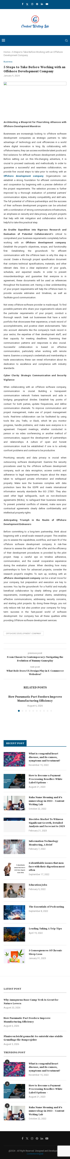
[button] (8, 703)
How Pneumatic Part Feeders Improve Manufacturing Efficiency (27, 1020)
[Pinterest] (37, 4)
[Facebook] (22, 4)
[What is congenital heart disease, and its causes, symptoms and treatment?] (14, 759)
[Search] (66, 40)
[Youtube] (47, 4)
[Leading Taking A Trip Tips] (14, 934)
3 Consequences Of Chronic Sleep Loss (45, 952)
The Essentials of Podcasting (46, 906)
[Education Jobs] (14, 890)
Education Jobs (38, 885)
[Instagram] (32, 4)
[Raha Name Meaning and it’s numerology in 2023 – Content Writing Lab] (14, 803)
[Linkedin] (42, 4)
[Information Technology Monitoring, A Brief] (14, 847)
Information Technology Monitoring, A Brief (43, 843)
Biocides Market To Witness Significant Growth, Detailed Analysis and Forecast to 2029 (47, 823)
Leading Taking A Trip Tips (45, 928)
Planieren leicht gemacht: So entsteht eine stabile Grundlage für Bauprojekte (33, 1038)
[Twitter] (27, 4)
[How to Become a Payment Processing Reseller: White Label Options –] (14, 781)
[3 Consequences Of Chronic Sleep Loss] (14, 956)
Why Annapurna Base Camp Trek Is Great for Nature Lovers (31, 1001)
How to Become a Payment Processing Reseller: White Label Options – (45, 779)
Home (7, 52)
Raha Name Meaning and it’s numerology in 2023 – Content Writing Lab (46, 801)
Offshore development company (23, 633)
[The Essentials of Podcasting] (14, 912)
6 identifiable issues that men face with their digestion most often (47, 866)
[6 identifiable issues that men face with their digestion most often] (14, 868)
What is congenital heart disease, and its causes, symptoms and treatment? (44, 757)
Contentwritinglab (35, 1153)
